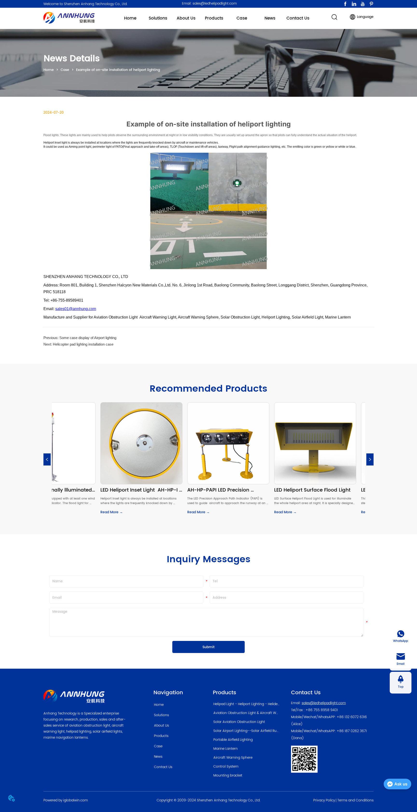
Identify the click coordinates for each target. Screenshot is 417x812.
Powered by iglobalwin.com (65, 800)
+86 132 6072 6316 (352, 717)
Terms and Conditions (355, 800)
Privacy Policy (324, 800)
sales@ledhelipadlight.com (324, 703)
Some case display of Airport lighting (87, 338)
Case (65, 70)
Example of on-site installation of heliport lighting (118, 70)
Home (48, 70)
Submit (208, 647)
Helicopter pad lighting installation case (83, 344)
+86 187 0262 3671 (352, 731)
